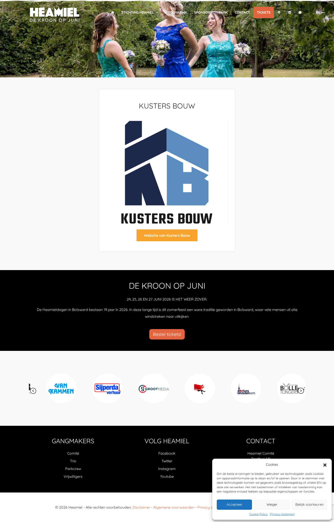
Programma (176, 12)
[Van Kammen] (51, 388)
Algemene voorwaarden (173, 507)
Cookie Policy (258, 514)
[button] (325, 464)
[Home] (112, 12)
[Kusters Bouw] (167, 172)
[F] (279, 12)
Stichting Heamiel (137, 12)
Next (300, 390)
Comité (73, 453)
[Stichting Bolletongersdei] (281, 388)
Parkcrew (73, 468)
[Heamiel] (54, 14)
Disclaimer (141, 507)
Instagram (167, 468)
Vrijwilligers (73, 476)
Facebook (166, 453)
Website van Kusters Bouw (167, 235)
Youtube (167, 476)
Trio (73, 461)
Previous (33, 390)
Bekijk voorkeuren (309, 504)
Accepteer (234, 504)
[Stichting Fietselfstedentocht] (235, 388)
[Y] (300, 12)
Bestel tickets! (167, 334)
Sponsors (203, 12)
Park (223, 12)
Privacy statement (282, 514)
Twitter (167, 461)
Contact (242, 12)
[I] (289, 12)
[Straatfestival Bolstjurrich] (189, 388)
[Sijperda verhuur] (97, 388)
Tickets (263, 12)
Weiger (272, 504)
